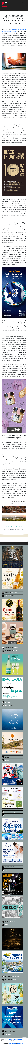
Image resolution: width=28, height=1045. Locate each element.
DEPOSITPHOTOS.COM (21, 503)
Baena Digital (8, 1039)
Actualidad (15, 529)
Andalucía (20, 529)
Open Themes (12, 1043)
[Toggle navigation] (24, 3)
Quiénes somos (17, 1039)
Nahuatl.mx (20, 1043)
